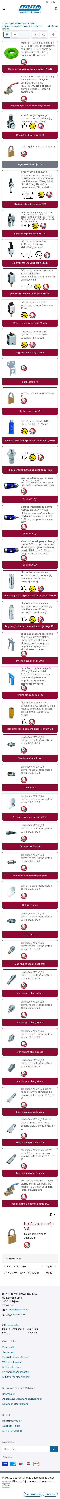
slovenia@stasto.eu (17, 1309)
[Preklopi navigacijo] (3, 8)
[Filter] (35, 35)
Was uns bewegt (12, 1362)
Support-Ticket (11, 1425)
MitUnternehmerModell (16, 1376)
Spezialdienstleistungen (15, 1357)
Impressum (8, 1393)
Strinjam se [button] (50, 1494)
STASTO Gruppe (12, 1430)
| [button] (52, 2)
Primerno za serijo (15, 1266)
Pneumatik (8, 1347)
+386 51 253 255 (15, 1315)
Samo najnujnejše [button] (33, 1494)
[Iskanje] (43, 35)
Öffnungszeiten (11, 1325)
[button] (52, 1215)
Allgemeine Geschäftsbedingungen (22, 1398)
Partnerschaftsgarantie (15, 1372)
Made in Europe (11, 1367)
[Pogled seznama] (14, 35)
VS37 (49, 1272)
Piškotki (6, 1485)
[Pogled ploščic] (6, 35)
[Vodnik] (53, 35)
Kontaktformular (12, 1420)
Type (49, 1266)
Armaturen (8, 1352)
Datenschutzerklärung (15, 1403)
